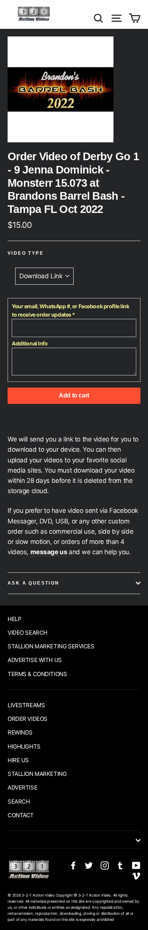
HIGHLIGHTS (24, 746)
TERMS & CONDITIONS (37, 674)
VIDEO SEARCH (27, 632)
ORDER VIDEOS (27, 718)
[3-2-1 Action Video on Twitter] (89, 865)
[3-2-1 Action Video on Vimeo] (136, 875)
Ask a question (34, 583)
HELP (14, 619)
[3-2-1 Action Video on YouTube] (136, 865)
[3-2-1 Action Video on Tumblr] (120, 865)
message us (49, 552)
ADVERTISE (22, 787)
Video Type (26, 253)
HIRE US (18, 760)
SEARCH (19, 801)
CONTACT (21, 815)
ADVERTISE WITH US (35, 660)
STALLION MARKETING (37, 773)
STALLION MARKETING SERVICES (51, 646)
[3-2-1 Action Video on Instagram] (105, 865)
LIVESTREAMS (26, 705)
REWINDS (20, 732)
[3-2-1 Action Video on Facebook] (73, 865)
